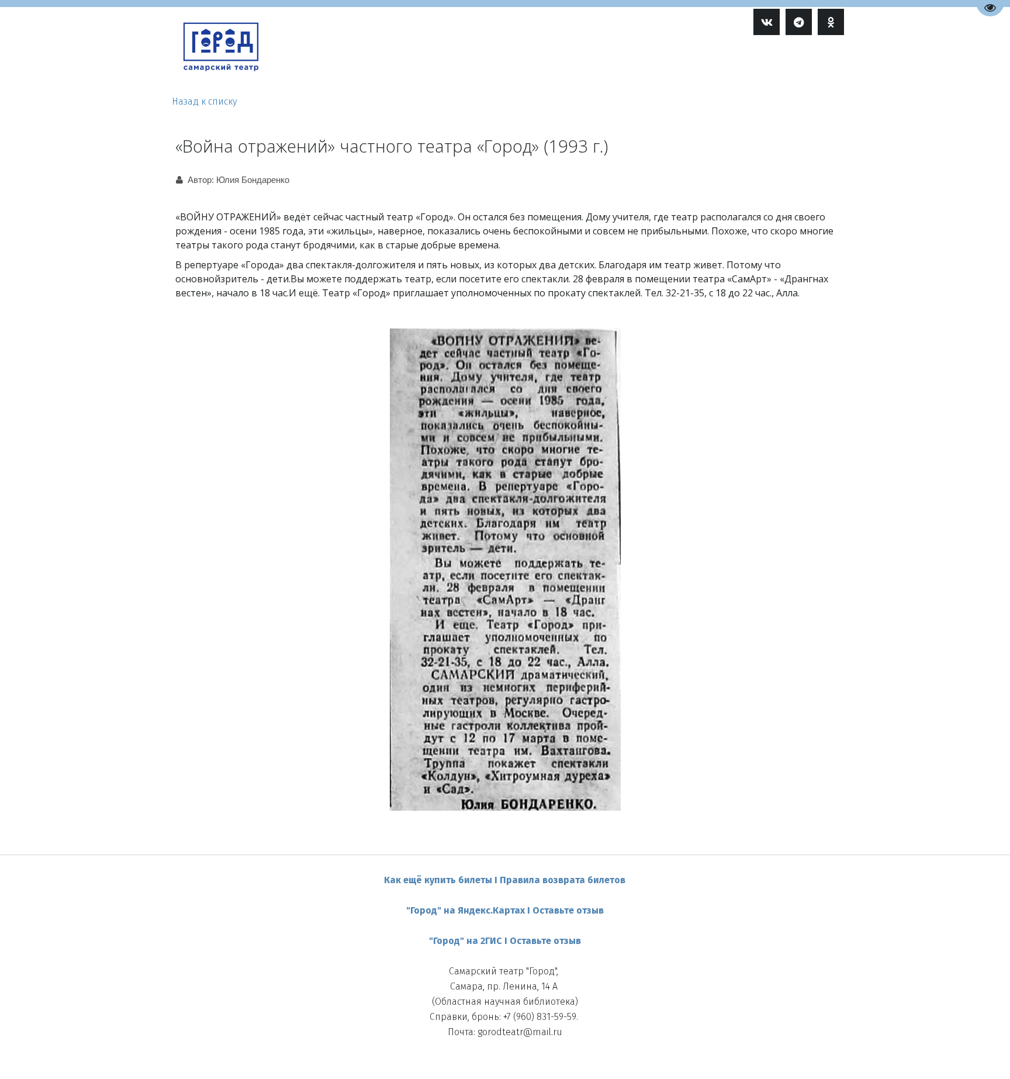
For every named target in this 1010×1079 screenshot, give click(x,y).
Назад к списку (204, 101)
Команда (610, 62)
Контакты (773, 62)
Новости (664, 62)
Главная (503, 62)
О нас (718, 62)
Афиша (553, 62)
